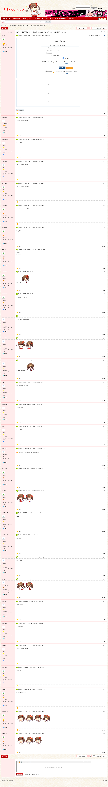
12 (8, 241)
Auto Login (94, 6)
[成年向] (18, 32)
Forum (5, 25)
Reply (66, 63)
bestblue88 (5, 139)
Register (100, 8)
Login (56, 767)
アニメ (30, 18)
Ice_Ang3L (5, 448)
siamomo (4, 271)
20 (8, 747)
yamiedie (4, 468)
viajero (4, 689)
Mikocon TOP (6, 18)
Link (24, 762)
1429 (9, 725)
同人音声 (37, 18)
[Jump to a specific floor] (104, 35)
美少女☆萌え (16, 18)
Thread (42, 22)
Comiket (11, 25)
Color (19, 762)
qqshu (3, 382)
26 (8, 263)
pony (3, 579)
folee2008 (4, 557)
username (72, 6)
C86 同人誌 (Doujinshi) (19, 25)
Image (21, 762)
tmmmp (4, 645)
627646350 (5, 535)
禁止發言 (5, 454)
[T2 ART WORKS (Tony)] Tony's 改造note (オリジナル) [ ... (39, 25)
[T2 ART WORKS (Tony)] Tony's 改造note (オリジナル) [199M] (41, 32)
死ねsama (4, 183)
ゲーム (24, 18)
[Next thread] (104, 32)
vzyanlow (4, 227)
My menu (102, 18)
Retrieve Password (102, 6)
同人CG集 (45, 18)
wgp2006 (4, 249)
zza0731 (4, 490)
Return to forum (82, 28)
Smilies (30, 762)
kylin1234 (4, 667)
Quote (26, 762)
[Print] (101, 32)
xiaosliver (4, 161)
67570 (9, 49)
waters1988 (5, 360)
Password (73, 8)
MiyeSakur (5, 711)
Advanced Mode (86, 762)
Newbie (4, 145)
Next (104, 28)
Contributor (5, 585)
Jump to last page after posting (32, 774)
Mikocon (1, 25)
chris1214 (4, 733)
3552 (9, 592)
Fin (3, 426)
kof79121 (4, 338)
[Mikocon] (21, 16)
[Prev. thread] (103, 32)
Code (28, 762)
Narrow (100, 2)
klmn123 (4, 601)
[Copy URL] (63, 32)
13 (8, 285)
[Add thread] (4, 28)
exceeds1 (4, 117)
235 (9, 130)
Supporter (5, 123)
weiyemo (4, 293)
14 (8, 152)
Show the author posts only (38, 35)
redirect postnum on (95, 35)
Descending (48, 35)
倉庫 (51, 18)
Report (103, 113)
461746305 (5, 512)
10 (8, 307)
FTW (3, 35)
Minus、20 (5, 404)
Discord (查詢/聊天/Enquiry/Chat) (64, 18)
